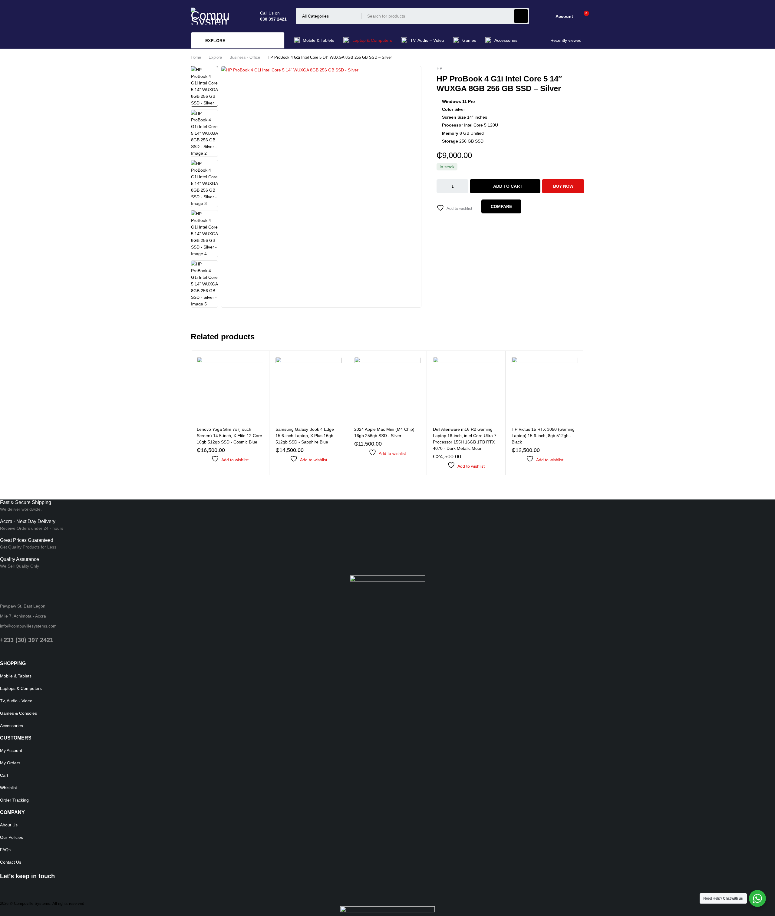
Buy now (563, 186)
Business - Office (244, 57)
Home (196, 57)
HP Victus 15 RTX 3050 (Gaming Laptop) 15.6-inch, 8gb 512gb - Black (543, 435)
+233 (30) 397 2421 (26, 640)
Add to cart (508, 186)
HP (439, 68)
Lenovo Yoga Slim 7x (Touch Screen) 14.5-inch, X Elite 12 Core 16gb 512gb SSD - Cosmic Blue (229, 435)
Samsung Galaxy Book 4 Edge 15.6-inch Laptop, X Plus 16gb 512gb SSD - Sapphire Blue (304, 435)
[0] (581, 16)
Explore (215, 57)
